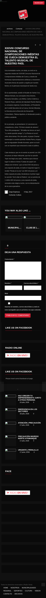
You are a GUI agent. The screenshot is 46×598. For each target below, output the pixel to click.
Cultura (18, 195)
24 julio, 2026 (24, 402)
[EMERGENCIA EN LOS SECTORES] (10, 413)
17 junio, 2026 (25, 452)
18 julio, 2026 (24, 414)
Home (5, 588)
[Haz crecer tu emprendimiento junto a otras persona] (10, 400)
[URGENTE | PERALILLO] (10, 454)
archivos (18, 594)
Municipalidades (29, 588)
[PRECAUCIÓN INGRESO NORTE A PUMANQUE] (10, 440)
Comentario (9, 259)
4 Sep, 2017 (28, 192)
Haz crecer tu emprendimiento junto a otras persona (29, 398)
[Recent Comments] (28, 388)
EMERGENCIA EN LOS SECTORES (27, 410)
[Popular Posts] (17, 388)
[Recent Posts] (6, 388)
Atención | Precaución (29, 423)
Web (6, 293)
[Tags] (39, 388)
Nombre (8, 283)
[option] (14, 224)
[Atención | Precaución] (10, 427)
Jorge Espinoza (14, 192)
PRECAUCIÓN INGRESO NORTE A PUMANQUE (28, 437)
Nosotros (15, 588)
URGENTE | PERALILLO (28, 450)
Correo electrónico (31, 283)
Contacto (7, 594)
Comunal (12, 195)
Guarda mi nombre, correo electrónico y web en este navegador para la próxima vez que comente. (23, 308)
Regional (7, 591)
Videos (38, 591)
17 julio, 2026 (24, 425)
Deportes (18, 591)
